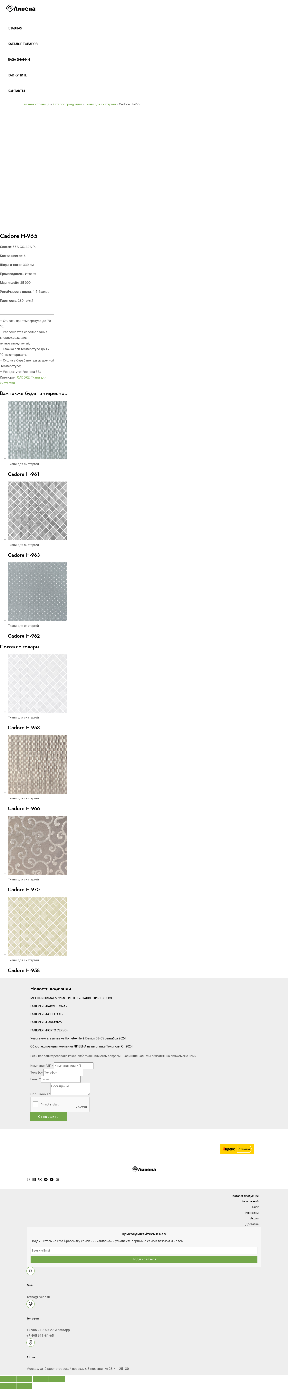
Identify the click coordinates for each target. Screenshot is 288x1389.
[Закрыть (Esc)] (57, 1379)
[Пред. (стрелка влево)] (8, 1386)
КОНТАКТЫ (16, 91)
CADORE (23, 377)
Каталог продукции (67, 104)
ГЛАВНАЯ (15, 28)
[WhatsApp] (28, 1180)
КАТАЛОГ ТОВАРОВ (23, 44)
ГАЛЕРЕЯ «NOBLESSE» (46, 1014)
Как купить (17, 75)
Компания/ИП (42, 1066)
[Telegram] (46, 1180)
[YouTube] (51, 1180)
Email (35, 1079)
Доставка (252, 1224)
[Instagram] (34, 1180)
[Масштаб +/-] (8, 1379)
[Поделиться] (41, 1379)
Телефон (36, 1072)
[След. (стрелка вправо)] (24, 1386)
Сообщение (40, 1094)
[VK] (40, 1180)
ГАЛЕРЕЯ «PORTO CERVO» (49, 1030)
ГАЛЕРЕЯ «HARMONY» (46, 1022)
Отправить (48, 1117)
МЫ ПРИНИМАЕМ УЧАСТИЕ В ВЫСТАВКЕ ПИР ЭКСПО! (71, 998)
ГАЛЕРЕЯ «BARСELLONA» (48, 1006)
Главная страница (36, 104)
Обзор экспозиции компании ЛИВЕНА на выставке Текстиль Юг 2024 (81, 1046)
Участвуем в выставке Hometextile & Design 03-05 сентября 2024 (78, 1038)
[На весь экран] (24, 1379)
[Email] (57, 1180)
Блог (255, 1207)
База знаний (19, 59)
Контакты (252, 1213)
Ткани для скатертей (100, 104)
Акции (254, 1218)
